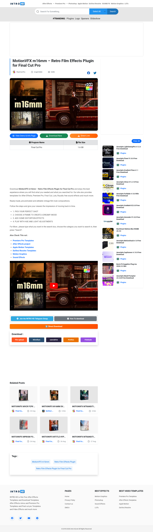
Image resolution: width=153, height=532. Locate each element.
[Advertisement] (76, 39)
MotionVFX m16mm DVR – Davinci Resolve (62, 406)
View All (136, 141)
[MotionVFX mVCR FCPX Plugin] (23, 394)
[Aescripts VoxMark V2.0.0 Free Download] (108, 210)
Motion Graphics (20, 254)
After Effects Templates (127, 500)
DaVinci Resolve (50, 411)
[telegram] (37, 518)
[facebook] (12, 518)
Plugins (70, 18)
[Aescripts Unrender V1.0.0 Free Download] (108, 221)
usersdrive (54, 340)
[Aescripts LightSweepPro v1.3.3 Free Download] (108, 151)
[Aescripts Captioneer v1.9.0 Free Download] (108, 257)
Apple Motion (124, 504)
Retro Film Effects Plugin (65, 462)
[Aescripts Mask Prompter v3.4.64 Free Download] (108, 280)
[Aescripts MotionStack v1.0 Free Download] (108, 245)
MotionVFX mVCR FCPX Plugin (26, 406)
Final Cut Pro (20, 72)
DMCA (67, 508)
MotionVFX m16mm (40, 462)
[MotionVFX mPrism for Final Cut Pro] (23, 425)
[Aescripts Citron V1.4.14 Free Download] (108, 186)
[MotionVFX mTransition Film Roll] (84, 394)
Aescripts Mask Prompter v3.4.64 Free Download (126, 277)
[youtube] (29, 518)
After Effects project (21, 244)
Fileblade (88, 340)
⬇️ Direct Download (53, 326)
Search (113, 11)
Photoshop (99, 500)
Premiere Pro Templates (23, 240)
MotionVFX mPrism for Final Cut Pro (30, 437)
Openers (85, 18)
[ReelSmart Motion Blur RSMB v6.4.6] (108, 233)
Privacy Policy (70, 500)
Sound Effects (19, 257)
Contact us (69, 504)
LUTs (96, 508)
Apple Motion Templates (23, 247)
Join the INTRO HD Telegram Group (33, 319)
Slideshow (95, 18)
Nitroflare (36, 340)
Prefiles (71, 340)
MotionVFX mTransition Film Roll (89, 406)
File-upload (19, 340)
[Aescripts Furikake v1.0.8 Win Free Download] (108, 198)
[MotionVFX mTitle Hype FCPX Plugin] (53, 425)
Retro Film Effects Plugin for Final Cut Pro (53, 468)
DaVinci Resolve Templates (24, 251)
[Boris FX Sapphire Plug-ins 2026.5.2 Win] (108, 268)
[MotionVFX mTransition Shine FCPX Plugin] (84, 425)
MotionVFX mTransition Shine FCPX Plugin (93, 437)
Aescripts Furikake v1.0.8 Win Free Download (127, 195)
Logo (77, 18)
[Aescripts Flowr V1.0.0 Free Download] (108, 163)
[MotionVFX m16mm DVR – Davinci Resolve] (53, 394)
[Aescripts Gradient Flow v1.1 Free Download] (108, 174)
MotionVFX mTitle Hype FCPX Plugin (60, 437)
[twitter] (20, 518)
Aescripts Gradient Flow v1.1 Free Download (127, 171)
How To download (77, 319)
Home (67, 496)
